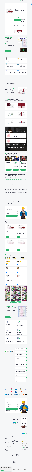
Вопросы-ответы (7, 436)
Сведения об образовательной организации (7, 443)
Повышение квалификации (8, 446)
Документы (6, 438)
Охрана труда (6, 450)
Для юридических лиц (7, 435)
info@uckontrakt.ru (24, 435)
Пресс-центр (6, 437)
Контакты (6, 439)
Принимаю (3, 470)
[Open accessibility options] (31, 4)
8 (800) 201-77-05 (15, 419)
